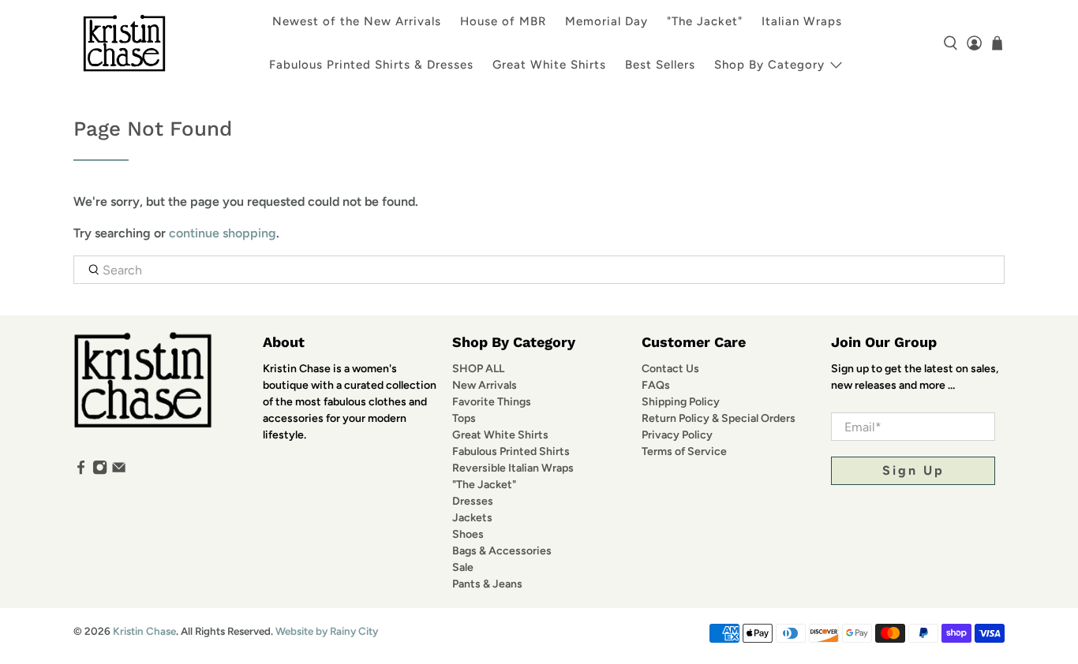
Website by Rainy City (326, 631)
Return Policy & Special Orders (718, 418)
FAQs (656, 385)
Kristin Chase (144, 631)
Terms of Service (684, 451)
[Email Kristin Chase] (118, 471)
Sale (462, 567)
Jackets (472, 517)
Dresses (472, 501)
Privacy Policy (677, 435)
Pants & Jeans (487, 584)
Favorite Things (491, 401)
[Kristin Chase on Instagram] (99, 471)
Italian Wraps (802, 21)
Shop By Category (769, 65)
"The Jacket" (705, 21)
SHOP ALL (478, 368)
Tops (464, 418)
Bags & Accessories (502, 551)
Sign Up (913, 470)
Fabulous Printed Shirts (511, 451)
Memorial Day (606, 21)
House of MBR (503, 21)
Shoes (468, 534)
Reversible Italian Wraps (513, 468)
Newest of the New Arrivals (356, 21)
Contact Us (670, 368)
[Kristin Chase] (124, 43)
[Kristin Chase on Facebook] (80, 471)
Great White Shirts (549, 65)
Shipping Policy (681, 401)
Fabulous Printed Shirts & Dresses (371, 65)
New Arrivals (484, 385)
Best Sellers (660, 65)
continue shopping (222, 233)
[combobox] (539, 270)
